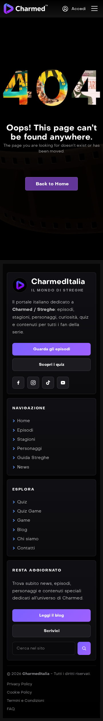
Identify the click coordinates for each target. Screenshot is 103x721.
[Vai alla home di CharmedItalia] (19, 285)
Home (23, 420)
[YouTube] (63, 383)
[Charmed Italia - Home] (26, 8)
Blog (22, 529)
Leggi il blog (51, 615)
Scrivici (52, 630)
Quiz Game (29, 511)
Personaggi (29, 448)
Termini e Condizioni (25, 700)
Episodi (25, 430)
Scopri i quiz (51, 364)
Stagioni (26, 439)
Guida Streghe (33, 457)
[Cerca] (84, 648)
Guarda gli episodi (51, 349)
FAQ (11, 709)
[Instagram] (33, 383)
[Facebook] (18, 383)
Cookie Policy (19, 692)
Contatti (26, 548)
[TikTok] (48, 383)
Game (23, 520)
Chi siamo (28, 538)
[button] (94, 8)
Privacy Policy (19, 684)
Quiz (22, 501)
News (23, 467)
